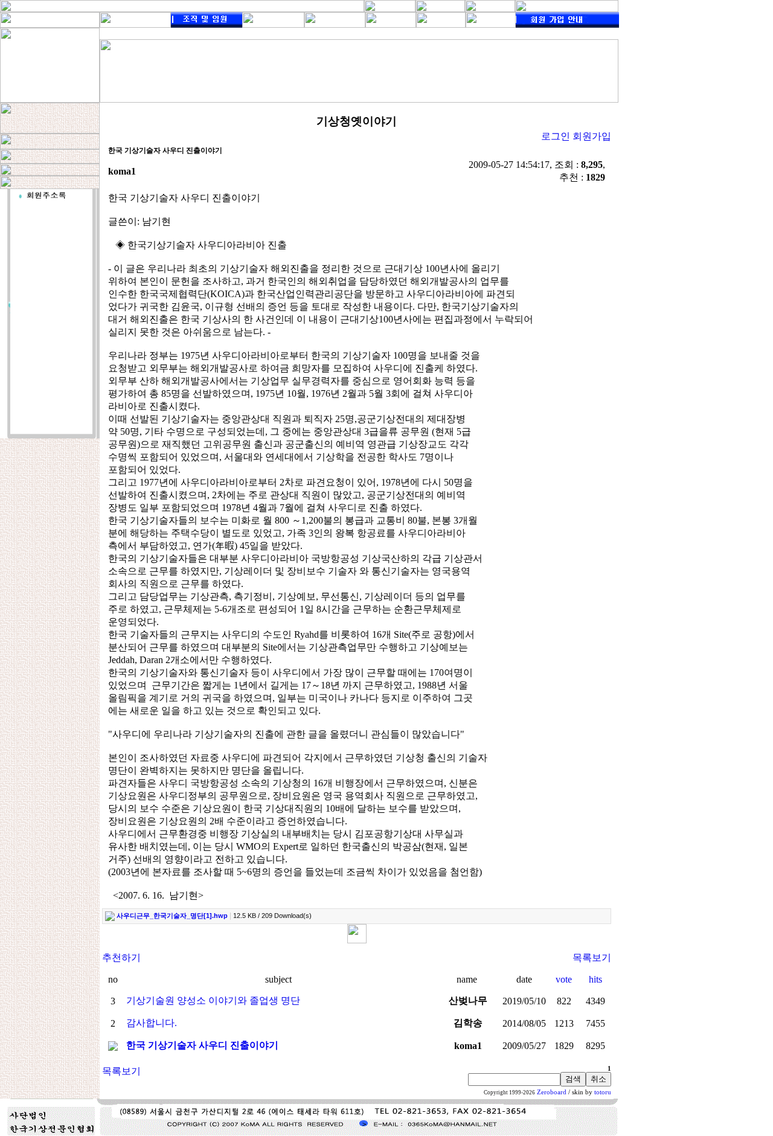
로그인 (555, 136)
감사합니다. (151, 1023)
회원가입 (592, 136)
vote (564, 979)
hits (595, 979)
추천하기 (121, 957)
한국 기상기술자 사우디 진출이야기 (202, 1045)
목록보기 (592, 957)
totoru (602, 1092)
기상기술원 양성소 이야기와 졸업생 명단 (213, 1000)
